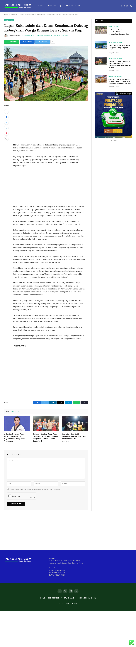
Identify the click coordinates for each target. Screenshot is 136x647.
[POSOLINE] (18, 6)
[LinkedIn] (6, 128)
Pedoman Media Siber (86, 598)
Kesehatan (9, 20)
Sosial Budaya (114, 27)
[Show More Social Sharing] (52, 42)
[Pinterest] (6, 133)
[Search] (131, 6)
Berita (40, 6)
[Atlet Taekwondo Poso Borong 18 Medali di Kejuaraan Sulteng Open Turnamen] (17, 423)
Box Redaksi (53, 598)
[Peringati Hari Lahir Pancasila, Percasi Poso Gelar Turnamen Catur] (75, 423)
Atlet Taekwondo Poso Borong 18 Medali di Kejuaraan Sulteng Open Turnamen (14, 437)
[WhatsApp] (6, 111)
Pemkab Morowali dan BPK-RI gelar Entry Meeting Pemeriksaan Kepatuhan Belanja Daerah (119, 64)
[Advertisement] (51, 122)
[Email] (6, 139)
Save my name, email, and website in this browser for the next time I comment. (35, 489)
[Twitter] (6, 122)
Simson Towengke (15, 35)
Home (42, 598)
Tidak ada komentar (43, 35)
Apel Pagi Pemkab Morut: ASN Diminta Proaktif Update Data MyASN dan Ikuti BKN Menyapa (119, 81)
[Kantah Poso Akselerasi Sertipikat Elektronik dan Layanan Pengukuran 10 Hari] (101, 30)
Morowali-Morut (73, 6)
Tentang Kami (68, 598)
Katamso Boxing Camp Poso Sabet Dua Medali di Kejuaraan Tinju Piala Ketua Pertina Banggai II (46, 437)
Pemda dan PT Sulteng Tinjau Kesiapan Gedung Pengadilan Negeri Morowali (119, 48)
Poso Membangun (55, 6)
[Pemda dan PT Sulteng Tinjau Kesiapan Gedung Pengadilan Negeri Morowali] (101, 45)
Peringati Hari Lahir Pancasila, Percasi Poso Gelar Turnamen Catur (74, 436)
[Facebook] (6, 117)
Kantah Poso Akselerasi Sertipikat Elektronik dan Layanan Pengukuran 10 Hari (118, 32)
